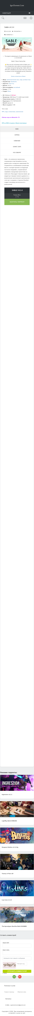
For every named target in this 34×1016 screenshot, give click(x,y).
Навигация (6, 13)
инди (21, 79)
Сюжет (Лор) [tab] (17, 146)
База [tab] (17, 129)
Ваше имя (6, 942)
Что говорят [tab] (17, 152)
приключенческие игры (13, 79)
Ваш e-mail (6, 950)
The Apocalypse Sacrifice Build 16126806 (14, 926)
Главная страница (9, 992)
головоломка (11, 111)
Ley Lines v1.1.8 (7, 900)
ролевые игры (27, 79)
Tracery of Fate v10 (7, 873)
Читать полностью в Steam (18, 76)
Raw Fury (11, 83)
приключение (19, 111)
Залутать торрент (17, 202)
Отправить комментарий (17, 971)
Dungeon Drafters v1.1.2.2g (10, 847)
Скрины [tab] (17, 135)
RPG (3, 111)
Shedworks (14, 81)
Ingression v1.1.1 (7, 794)
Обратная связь (21, 992)
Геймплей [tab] (17, 140)
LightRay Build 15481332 (9, 821)
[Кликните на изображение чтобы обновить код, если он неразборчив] (9, 965)
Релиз (9, 91)
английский (17, 87)
